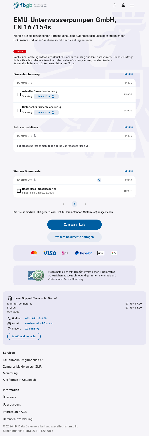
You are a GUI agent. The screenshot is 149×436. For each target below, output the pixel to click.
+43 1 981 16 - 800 (36, 318)
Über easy (9, 397)
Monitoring (10, 373)
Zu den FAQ (32, 328)
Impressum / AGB (15, 412)
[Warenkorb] (114, 5)
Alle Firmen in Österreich (19, 379)
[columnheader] (53, 136)
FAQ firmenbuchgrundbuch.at (23, 360)
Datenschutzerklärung (18, 419)
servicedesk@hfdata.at (39, 323)
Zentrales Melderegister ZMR (22, 366)
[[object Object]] (99, 180)
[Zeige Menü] (132, 5)
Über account (12, 404)
